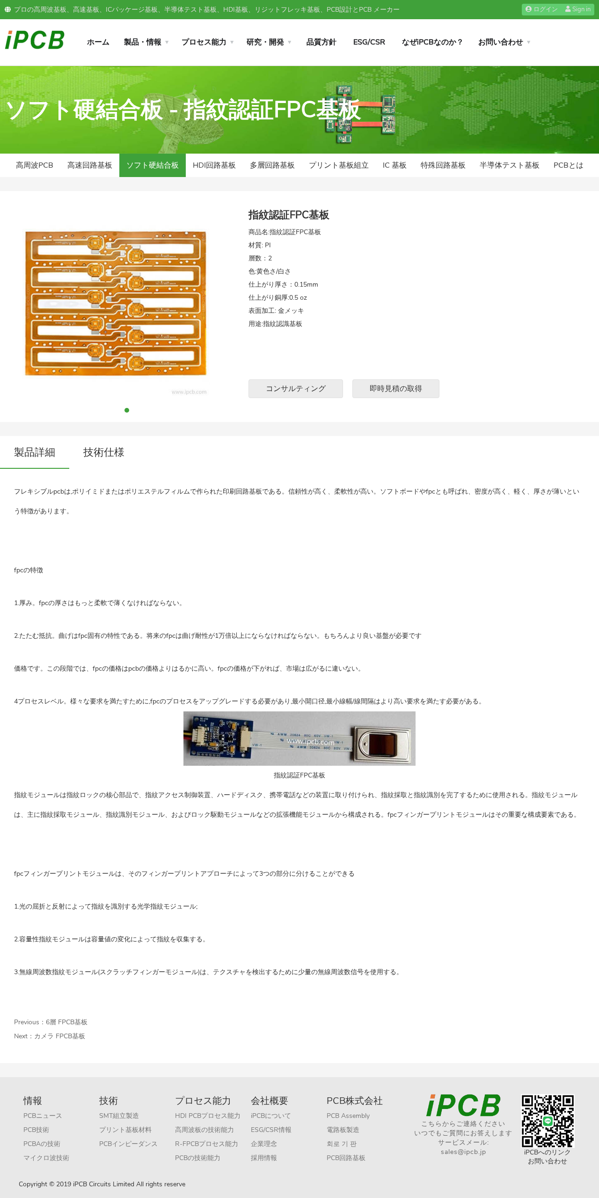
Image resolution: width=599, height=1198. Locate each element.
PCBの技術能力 (197, 1158)
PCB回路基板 (346, 1158)
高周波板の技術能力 (204, 1129)
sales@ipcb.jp (463, 1151)
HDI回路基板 (214, 165)
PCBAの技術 (41, 1143)
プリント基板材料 (125, 1129)
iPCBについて (271, 1115)
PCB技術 (36, 1129)
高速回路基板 (89, 165)
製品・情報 (142, 42)
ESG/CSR (369, 42)
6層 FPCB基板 (67, 1022)
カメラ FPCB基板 (59, 1036)
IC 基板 (395, 165)
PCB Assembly (348, 1115)
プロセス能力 (204, 42)
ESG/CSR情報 (271, 1129)
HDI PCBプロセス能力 (208, 1115)
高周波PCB (34, 165)
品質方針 (321, 42)
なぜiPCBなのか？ (433, 42)
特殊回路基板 (443, 165)
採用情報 (264, 1158)
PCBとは (569, 165)
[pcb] (35, 39)
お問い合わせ (500, 42)
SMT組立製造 (119, 1115)
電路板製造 (343, 1129)
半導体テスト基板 (510, 165)
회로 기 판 (342, 1143)
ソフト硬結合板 (152, 165)
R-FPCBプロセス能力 (206, 1143)
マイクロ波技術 (46, 1158)
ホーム (98, 42)
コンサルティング (296, 389)
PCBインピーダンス (128, 1143)
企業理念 (264, 1143)
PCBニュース (42, 1115)
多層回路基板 (272, 165)
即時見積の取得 (396, 389)
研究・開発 (265, 42)
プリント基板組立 (339, 165)
